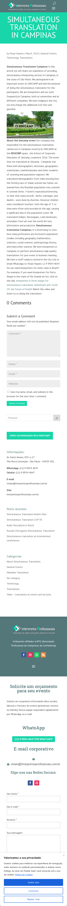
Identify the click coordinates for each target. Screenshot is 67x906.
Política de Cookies (24, 874)
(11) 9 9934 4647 (29, 468)
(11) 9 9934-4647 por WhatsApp (34, 739)
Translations (26, 57)
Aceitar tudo (33, 882)
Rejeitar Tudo (33, 899)
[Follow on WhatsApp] (36, 654)
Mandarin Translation (18, 572)
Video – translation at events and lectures (29, 594)
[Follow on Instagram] (30, 654)
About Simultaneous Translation (24, 561)
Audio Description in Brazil (20, 525)
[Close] (64, 855)
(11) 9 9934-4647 (25, 472)
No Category (13, 578)
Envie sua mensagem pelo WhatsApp (30, 435)
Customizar (33, 890)
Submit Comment (17, 403)
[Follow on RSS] (43, 654)
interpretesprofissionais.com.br (23, 494)
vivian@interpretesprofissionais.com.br (27, 483)
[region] (33, 879)
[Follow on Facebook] (23, 654)
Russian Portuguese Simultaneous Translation (31, 530)
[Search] (56, 418)
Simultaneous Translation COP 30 (24, 519)
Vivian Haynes (17, 53)
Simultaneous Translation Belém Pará (26, 514)
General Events (49, 53)
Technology (13, 57)
